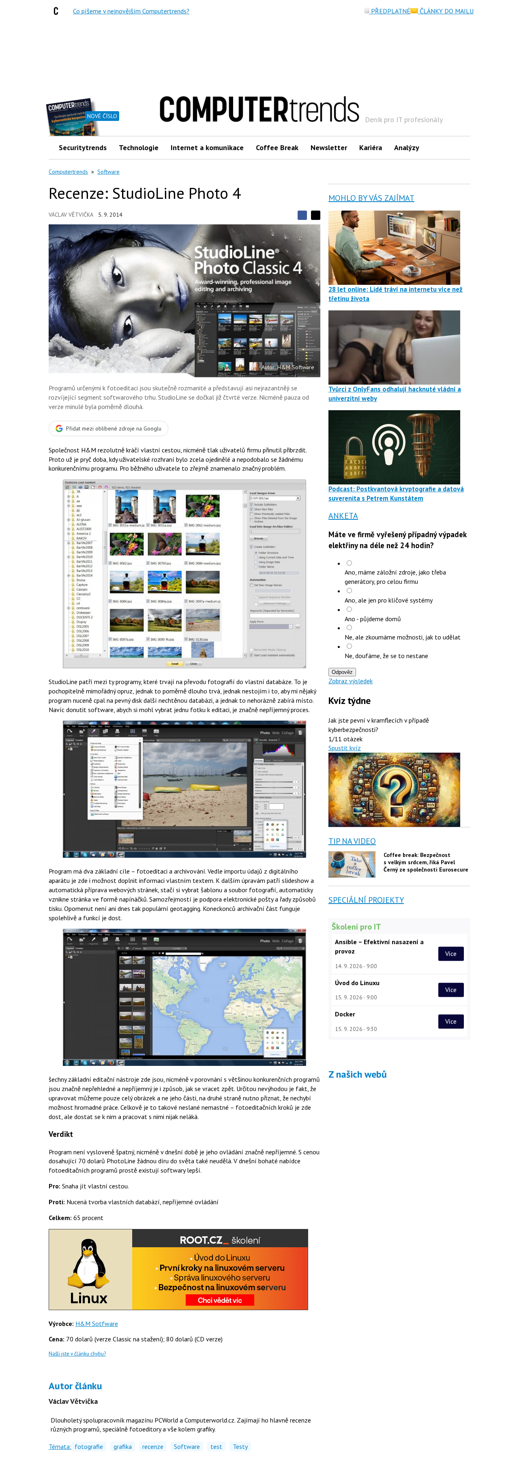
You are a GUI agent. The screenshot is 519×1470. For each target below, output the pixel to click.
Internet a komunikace (207, 147)
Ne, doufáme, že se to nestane (386, 656)
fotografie (89, 1446)
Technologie (139, 147)
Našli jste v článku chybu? (77, 1353)
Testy (240, 1446)
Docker (345, 1014)
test (216, 1446)
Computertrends (68, 171)
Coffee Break (277, 147)
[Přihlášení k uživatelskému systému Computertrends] (458, 147)
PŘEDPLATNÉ (389, 11)
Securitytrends (83, 147)
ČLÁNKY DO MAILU (446, 11)
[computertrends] (58, 11)
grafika (123, 1446)
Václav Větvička (71, 214)
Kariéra (370, 147)
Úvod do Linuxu (357, 983)
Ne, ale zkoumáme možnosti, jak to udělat (403, 637)
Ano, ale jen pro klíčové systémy (389, 600)
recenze (152, 1446)
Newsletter (329, 147)
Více (451, 953)
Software (108, 171)
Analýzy (406, 147)
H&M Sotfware (96, 1323)
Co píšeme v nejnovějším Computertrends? (131, 11)
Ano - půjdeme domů (373, 619)
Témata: (60, 1446)
